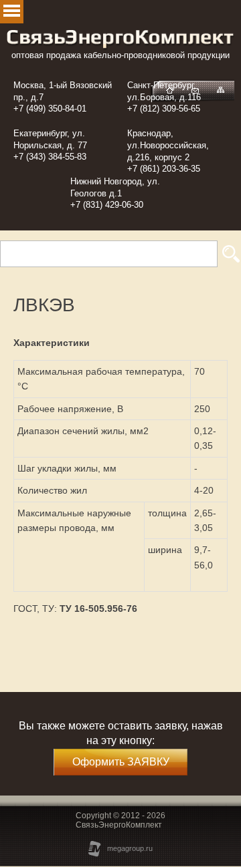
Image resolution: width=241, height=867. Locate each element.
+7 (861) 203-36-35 (163, 169)
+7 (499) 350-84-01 (49, 109)
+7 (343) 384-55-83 (49, 157)
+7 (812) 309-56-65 (163, 109)
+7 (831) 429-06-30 (106, 205)
